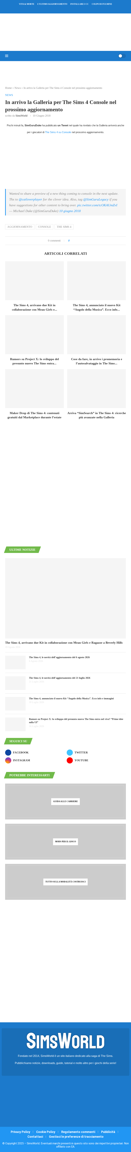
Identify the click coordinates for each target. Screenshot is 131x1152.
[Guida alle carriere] (65, 801)
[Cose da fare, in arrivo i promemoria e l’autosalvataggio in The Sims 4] (96, 334)
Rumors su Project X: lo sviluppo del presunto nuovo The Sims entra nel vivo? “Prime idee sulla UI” (76, 721)
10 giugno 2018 (70, 211)
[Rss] (72, 8)
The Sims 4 (64, 226)
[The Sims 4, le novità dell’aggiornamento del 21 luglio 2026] (15, 683)
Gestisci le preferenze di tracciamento (76, 1136)
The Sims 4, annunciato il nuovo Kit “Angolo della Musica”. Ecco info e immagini (71, 698)
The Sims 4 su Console (58, 132)
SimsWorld (21, 115)
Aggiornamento (19, 226)
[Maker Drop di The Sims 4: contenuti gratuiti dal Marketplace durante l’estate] (34, 388)
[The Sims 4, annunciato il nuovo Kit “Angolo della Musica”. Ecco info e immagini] (96, 280)
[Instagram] (63, 8)
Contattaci (35, 1136)
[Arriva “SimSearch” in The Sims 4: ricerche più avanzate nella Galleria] (96, 388)
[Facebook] (56, 8)
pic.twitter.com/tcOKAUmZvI (97, 205)
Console (44, 226)
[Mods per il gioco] (65, 842)
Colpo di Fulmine (102, 4)
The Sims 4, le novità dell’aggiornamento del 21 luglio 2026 (59, 678)
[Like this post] (71, 240)
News (17, 87)
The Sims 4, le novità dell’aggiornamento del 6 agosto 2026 (59, 657)
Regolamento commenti (78, 1132)
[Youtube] (68, 8)
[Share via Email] (84, 240)
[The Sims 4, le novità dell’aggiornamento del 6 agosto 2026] (15, 662)
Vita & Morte (26, 4)
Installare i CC (79, 4)
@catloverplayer (30, 199)
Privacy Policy (20, 1132)
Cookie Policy (45, 1132)
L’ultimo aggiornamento (52, 4)
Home (8, 87)
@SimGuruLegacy (95, 199)
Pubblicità (108, 1132)
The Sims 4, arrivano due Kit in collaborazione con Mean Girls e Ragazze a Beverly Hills (64, 642)
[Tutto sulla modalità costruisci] (65, 882)
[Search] (114, 56)
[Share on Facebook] (76, 240)
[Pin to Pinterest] (80, 240)
